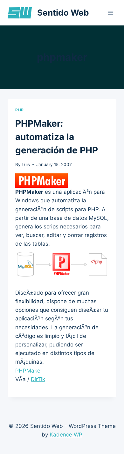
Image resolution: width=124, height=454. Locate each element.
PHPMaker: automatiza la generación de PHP (56, 137)
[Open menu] (110, 12)
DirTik (38, 379)
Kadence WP (66, 434)
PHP (19, 110)
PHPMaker (28, 370)
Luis (26, 164)
